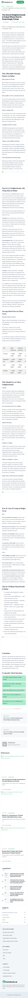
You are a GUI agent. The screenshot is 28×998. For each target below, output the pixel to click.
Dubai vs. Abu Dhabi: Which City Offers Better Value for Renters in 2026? (17, 894)
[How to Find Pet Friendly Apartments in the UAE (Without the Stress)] (14, 765)
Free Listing (20, 2)
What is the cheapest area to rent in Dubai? (13, 690)
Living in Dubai (21, 22)
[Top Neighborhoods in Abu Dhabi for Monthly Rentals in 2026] (7, 900)
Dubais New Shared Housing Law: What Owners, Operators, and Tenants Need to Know (17, 881)
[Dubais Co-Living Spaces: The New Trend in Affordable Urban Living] (14, 801)
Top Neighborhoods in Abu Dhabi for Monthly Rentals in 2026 (17, 901)
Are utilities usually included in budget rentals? (12, 678)
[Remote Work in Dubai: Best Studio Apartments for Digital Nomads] (14, 837)
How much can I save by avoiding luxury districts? (13, 702)
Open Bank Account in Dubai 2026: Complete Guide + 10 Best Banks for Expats (17, 875)
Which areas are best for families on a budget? (12, 695)
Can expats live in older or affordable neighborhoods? (12, 684)
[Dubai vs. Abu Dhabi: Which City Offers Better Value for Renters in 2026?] (7, 894)
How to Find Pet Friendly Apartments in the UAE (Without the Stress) (16, 888)
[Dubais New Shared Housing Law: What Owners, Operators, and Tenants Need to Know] (7, 881)
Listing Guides (9, 6)
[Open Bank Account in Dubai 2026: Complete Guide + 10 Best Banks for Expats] (7, 875)
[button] (26, 2)
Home (3, 6)
